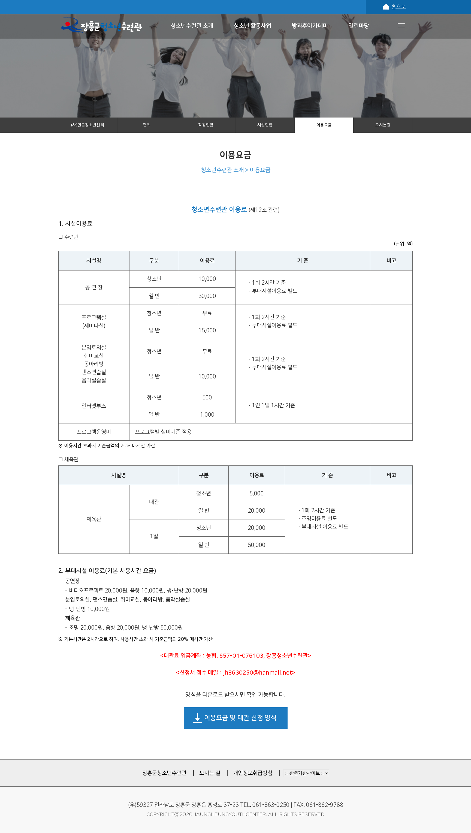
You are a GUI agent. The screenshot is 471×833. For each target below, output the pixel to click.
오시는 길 (209, 773)
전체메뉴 (401, 25)
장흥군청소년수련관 (164, 773)
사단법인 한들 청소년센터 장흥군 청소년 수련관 (101, 26)
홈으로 (398, 7)
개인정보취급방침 (252, 773)
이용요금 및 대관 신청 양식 (240, 717)
